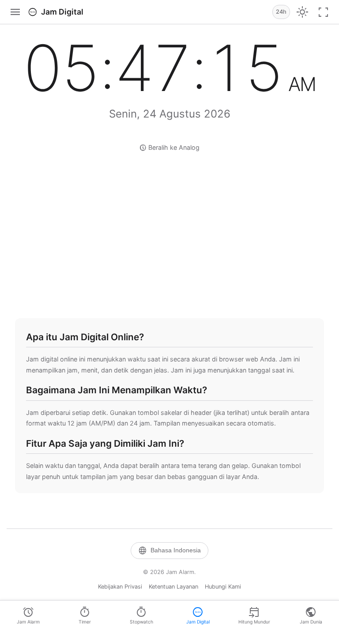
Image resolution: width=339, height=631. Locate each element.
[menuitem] (28, 616)
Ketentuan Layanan (173, 586)
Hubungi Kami (223, 586)
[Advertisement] (173, 234)
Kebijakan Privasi (120, 586)
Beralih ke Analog (169, 147)
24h (281, 11)
